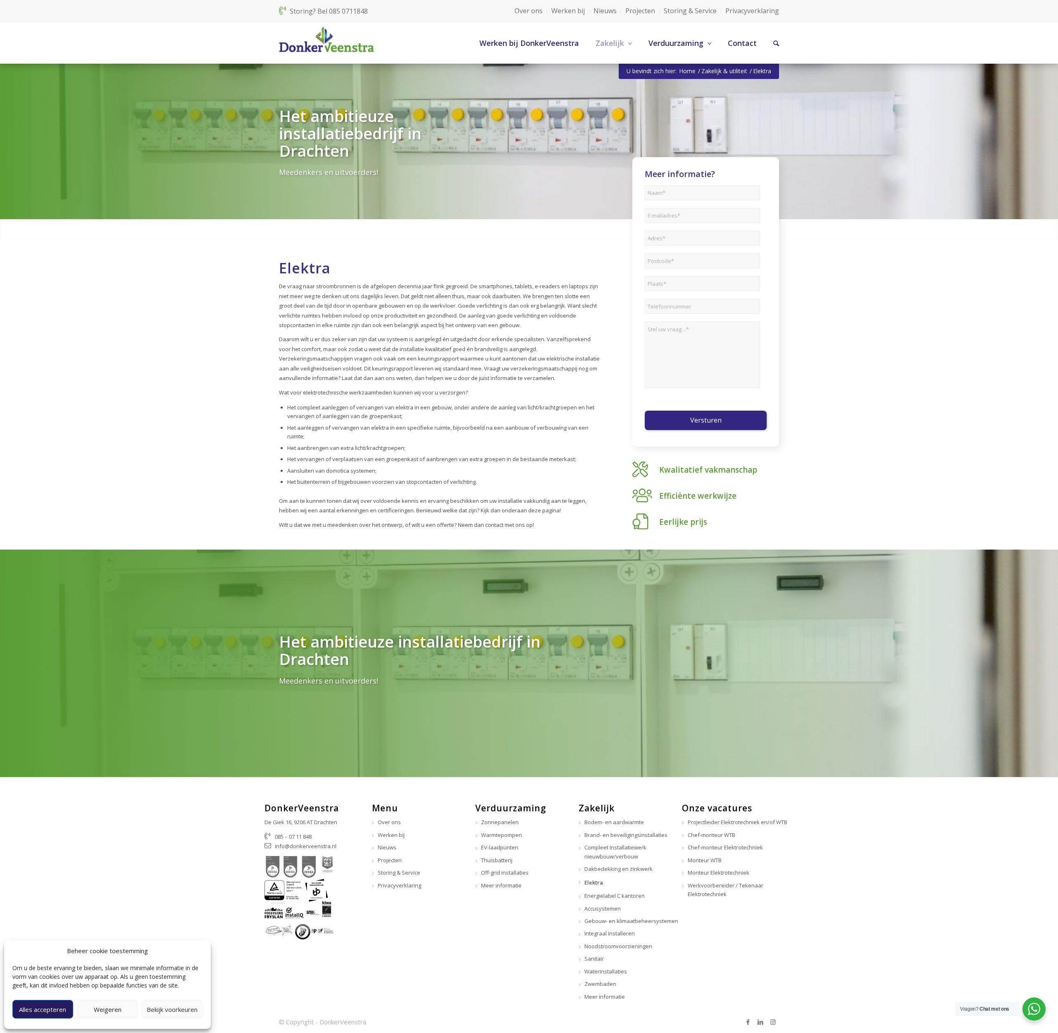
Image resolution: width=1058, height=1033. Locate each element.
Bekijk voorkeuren (172, 1009)
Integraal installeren (609, 933)
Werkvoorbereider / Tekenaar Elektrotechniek (725, 890)
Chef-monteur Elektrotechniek (725, 847)
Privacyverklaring (752, 10)
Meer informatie (501, 885)
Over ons (529, 10)
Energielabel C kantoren (614, 895)
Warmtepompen (501, 835)
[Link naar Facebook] (748, 1022)
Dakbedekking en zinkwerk (618, 869)
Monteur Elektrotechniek (718, 872)
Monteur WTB (705, 860)
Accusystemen (602, 908)
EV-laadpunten (499, 847)
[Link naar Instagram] (773, 1022)
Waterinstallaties (605, 971)
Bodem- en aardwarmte (614, 822)
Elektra (593, 882)
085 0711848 (348, 11)
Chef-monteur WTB (711, 835)
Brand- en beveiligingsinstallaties (625, 835)
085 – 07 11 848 (293, 836)
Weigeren (108, 1009)
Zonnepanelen (500, 822)
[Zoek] (768, 43)
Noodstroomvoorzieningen (618, 946)
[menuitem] (521, 43)
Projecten (640, 10)
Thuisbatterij (496, 860)
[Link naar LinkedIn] (760, 1022)
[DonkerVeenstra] (326, 43)
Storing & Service (690, 10)
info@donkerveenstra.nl (305, 846)
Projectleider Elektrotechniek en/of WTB (737, 822)
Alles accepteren (42, 1009)
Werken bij (568, 10)
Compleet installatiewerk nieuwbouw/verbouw (615, 852)
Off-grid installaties (505, 872)
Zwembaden (600, 984)
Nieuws (605, 10)
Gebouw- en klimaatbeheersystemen (631, 921)
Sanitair (594, 958)
